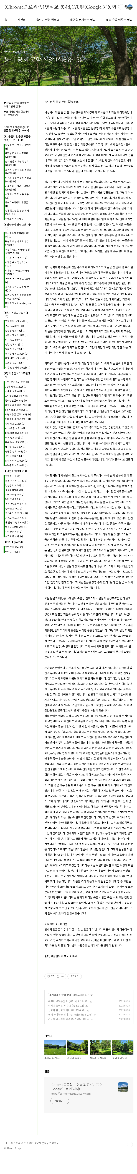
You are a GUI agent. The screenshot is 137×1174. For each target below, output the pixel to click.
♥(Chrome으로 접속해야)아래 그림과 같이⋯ (16, 104)
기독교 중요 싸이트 (16, 517)
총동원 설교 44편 (15, 330)
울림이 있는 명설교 (47, 19)
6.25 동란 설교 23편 (16, 428)
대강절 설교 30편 (15, 446)
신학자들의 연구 (14, 494)
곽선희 (22, 19)
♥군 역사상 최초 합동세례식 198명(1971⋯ (16, 113)
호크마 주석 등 (14, 536)
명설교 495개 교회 (16, 527)
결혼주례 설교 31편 (16, 353)
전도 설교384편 (14, 326)
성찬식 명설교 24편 (16, 335)
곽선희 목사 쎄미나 (16, 257)
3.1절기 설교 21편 (15, 386)
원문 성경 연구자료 (16, 480)
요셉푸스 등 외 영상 (16, 513)
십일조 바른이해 (14, 218)
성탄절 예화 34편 (15, 456)
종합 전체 (66, 995)
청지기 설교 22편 (15, 349)
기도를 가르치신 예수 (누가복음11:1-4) (69, 1019)
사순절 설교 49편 (15, 391)
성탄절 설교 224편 (16, 451)
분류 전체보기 (16, 130)
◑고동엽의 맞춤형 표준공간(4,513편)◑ (17, 138)
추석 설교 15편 (14, 437)
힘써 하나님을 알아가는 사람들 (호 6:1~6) (70, 1014)
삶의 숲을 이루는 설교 (119, 19)
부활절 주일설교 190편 (18, 405)
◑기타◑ (54, 995)
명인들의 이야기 (14, 485)
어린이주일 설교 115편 (18, 414)
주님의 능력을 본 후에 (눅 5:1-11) (66, 1005)
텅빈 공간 (12, 551)
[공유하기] (58, 976)
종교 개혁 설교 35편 (16, 358)
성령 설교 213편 (14, 423)
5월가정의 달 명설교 (16, 409)
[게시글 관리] (62, 976)
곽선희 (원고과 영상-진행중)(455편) (17, 251)
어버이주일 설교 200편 (18, 419)
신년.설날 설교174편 (17, 382)
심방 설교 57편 (14, 344)
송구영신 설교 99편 (16, 460)
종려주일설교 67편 (16, 400)
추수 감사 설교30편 (16, 442)
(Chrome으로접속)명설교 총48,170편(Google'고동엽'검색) (66, 7)
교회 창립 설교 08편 (16, 321)
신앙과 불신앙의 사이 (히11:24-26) (66, 1010)
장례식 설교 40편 (15, 363)
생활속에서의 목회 (15, 490)
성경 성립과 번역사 (16, 504)
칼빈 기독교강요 (14, 499)
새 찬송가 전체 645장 (17, 522)
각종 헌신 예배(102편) (17, 367)
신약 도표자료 (13, 508)
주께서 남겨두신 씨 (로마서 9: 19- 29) (68, 1001)
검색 (121, 7)
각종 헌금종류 (13, 531)
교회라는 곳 (12, 476)
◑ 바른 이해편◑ (15, 471)
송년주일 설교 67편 (16, 465)
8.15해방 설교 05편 (16, 433)
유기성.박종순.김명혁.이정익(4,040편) (18, 296)
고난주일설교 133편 (16, 396)
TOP (130, 1144)
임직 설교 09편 (14, 339)
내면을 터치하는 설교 (82, 19)
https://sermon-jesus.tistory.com (70, 1093)
